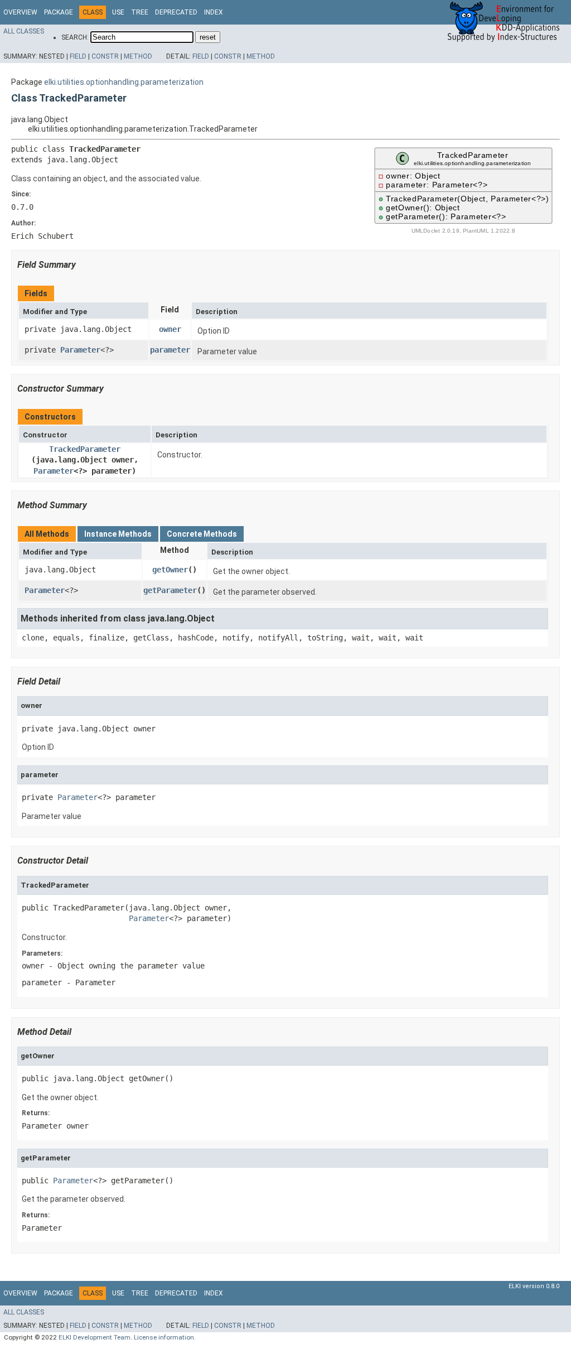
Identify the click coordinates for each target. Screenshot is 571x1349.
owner (170, 329)
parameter (170, 349)
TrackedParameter (84, 449)
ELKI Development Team (94, 1337)
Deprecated (176, 12)
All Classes (23, 31)
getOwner (170, 569)
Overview (20, 12)
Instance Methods (118, 533)
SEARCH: (75, 37)
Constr (105, 56)
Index (213, 12)
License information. (165, 1337)
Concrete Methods (202, 533)
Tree (139, 12)
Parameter (80, 349)
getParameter (170, 590)
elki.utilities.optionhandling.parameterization (124, 82)
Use (118, 12)
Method (138, 56)
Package (58, 12)
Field (78, 56)
